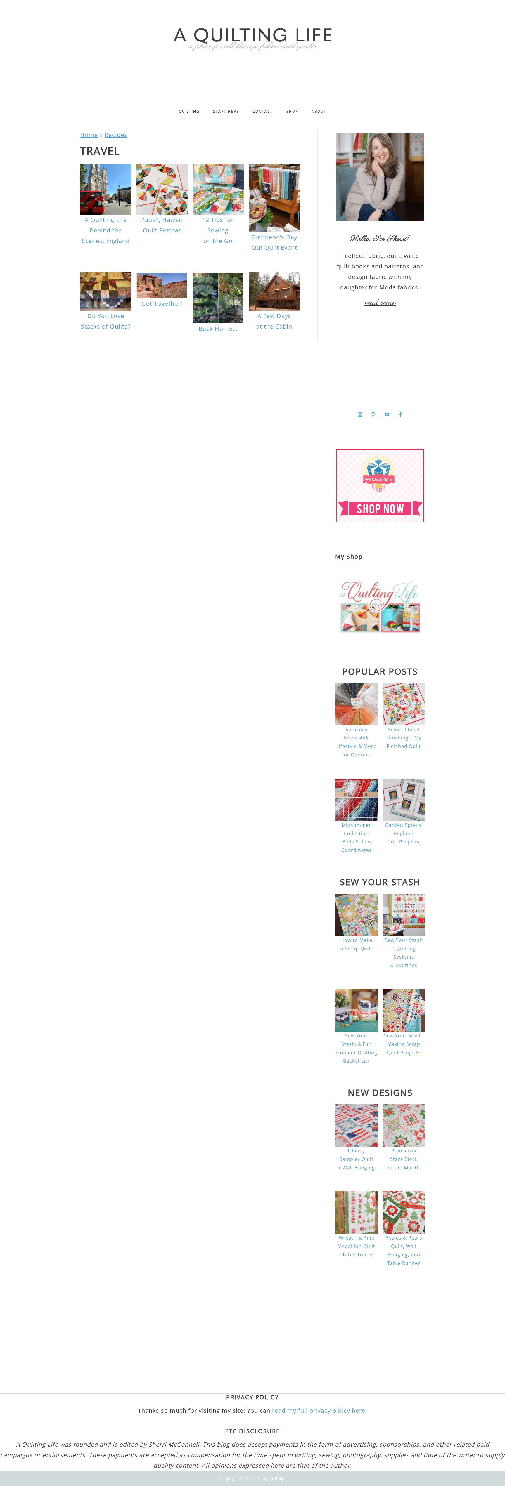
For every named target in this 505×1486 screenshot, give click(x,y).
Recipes (116, 135)
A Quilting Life (252, 39)
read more (380, 303)
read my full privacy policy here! (319, 1410)
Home (89, 135)
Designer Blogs (271, 1478)
